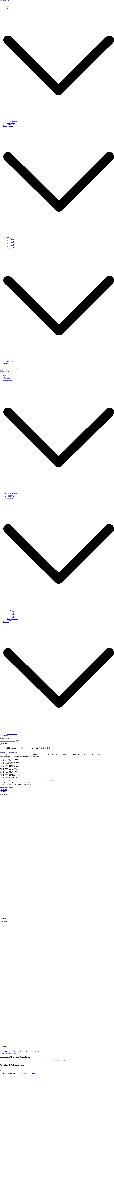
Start (4, 3)
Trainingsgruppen (8, 126)
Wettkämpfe (6, 6)
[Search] (17, 369)
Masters (9, 248)
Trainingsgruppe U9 (12, 239)
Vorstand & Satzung (12, 121)
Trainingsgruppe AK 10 (13, 242)
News (4, 5)
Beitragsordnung (11, 123)
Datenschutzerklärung (12, 361)
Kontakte (5, 363)
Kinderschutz (10, 124)
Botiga (33, 1073)
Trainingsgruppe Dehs (12, 244)
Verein (5, 9)
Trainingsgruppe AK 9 (13, 241)
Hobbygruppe (10, 238)
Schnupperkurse (7, 8)
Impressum (6, 250)
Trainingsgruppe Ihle (12, 247)
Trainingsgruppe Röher (13, 245)
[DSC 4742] (3, 790)
